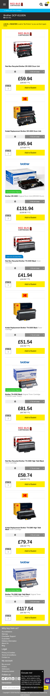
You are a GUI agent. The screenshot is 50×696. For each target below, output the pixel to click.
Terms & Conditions (9, 655)
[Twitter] (3, 679)
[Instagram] (16, 679)
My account (6, 664)
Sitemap (5, 634)
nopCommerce (25, 695)
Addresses (6, 669)
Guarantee (6, 639)
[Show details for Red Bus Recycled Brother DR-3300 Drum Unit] (25, 50)
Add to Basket (30, 88)
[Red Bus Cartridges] (16, 3)
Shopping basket (8, 671)
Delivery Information (9, 641)
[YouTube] (9, 679)
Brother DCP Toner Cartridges (14, 10)
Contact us (6, 657)
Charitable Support (9, 636)
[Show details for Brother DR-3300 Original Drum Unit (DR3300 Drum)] (25, 178)
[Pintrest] (19, 679)
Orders (4, 666)
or (10, 24)
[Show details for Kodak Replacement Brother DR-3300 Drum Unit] (25, 115)
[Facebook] (6, 679)
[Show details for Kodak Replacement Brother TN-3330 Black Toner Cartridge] (25, 311)
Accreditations (7, 632)
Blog (3, 646)
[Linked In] (13, 679)
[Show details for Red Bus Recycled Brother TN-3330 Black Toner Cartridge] (25, 245)
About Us (5, 643)
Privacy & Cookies (8, 653)
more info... (8, 18)
